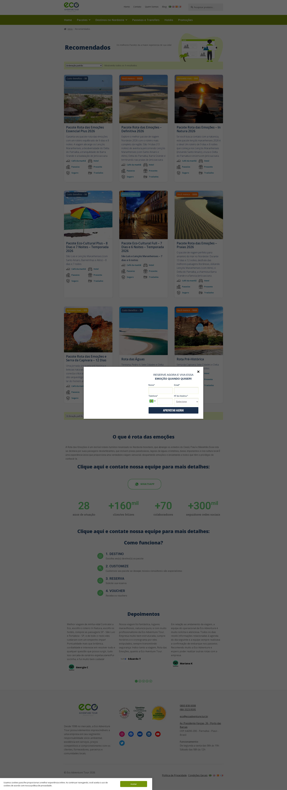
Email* (177, 385)
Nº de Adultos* (181, 396)
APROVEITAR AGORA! (173, 410)
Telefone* (153, 396)
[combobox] (152, 401)
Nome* (151, 385)
